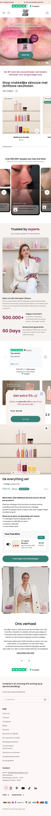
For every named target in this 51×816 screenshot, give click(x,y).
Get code (25, 419)
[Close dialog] (41, 394)
